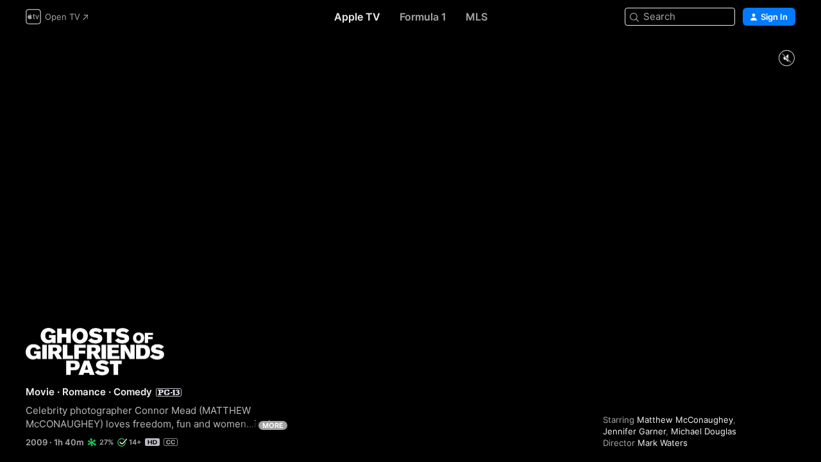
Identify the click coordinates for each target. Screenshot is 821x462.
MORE (273, 425)
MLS (476, 16)
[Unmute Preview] (786, 59)
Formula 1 (423, 16)
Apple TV (357, 16)
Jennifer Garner (634, 431)
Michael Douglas (703, 431)
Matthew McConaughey (685, 420)
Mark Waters (663, 443)
